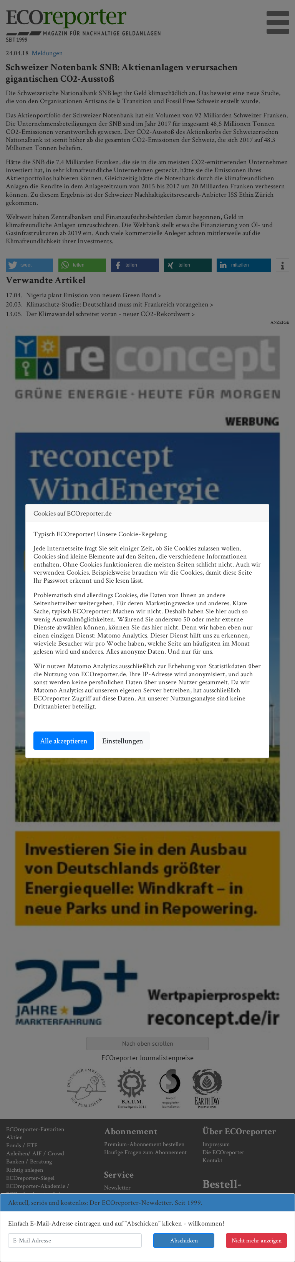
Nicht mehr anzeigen (257, 1240)
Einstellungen (122, 741)
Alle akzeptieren (64, 741)
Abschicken (184, 1240)
